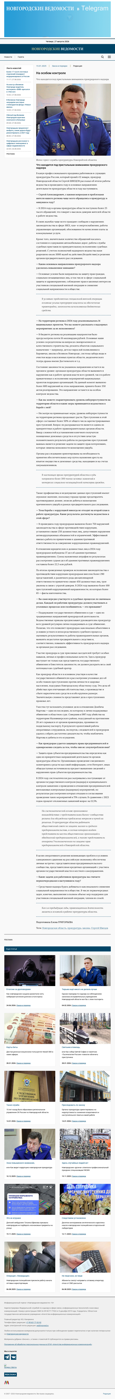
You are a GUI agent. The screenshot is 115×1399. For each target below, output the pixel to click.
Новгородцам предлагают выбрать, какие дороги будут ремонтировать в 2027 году (18, 130)
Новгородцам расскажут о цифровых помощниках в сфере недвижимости (17, 143)
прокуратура (74, 928)
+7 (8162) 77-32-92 (33, 1322)
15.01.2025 (41, 66)
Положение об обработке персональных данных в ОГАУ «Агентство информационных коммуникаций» (48, 1344)
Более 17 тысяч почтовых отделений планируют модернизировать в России (17, 74)
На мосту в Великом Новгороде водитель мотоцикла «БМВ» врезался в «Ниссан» (18, 88)
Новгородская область (54, 928)
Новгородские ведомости (18, 1334)
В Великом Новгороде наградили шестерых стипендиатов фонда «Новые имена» (18, 103)
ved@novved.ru (42, 1325)
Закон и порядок (59, 66)
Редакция (107, 1394)
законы (86, 928)
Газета (21, 57)
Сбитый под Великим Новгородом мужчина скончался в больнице (15, 117)
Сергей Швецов (99, 928)
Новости (8, 57)
